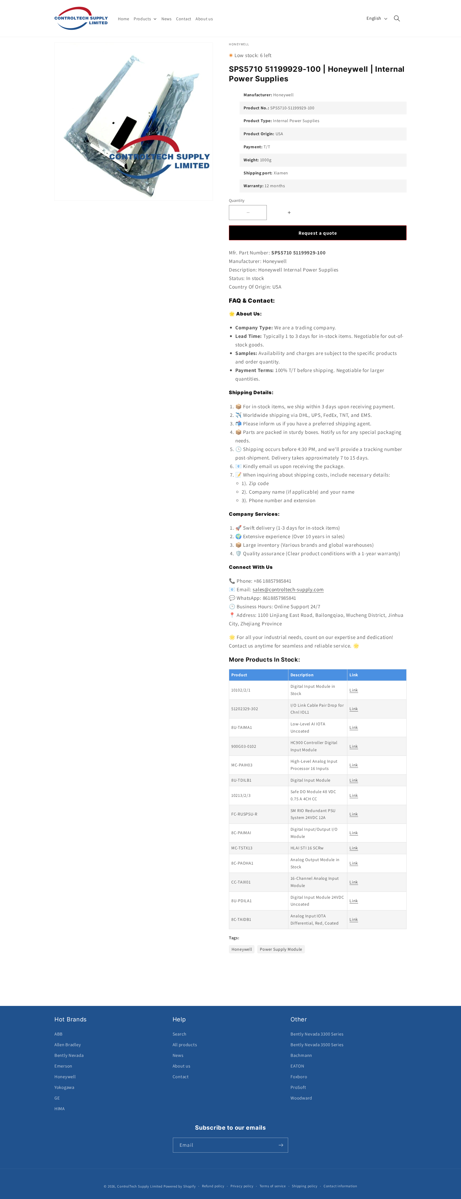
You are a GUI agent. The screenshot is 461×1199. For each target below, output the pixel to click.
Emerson (63, 1066)
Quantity (237, 200)
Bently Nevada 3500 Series (317, 1045)
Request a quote (318, 233)
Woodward (301, 1098)
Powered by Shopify (180, 1186)
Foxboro (299, 1077)
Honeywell (242, 949)
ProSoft (298, 1087)
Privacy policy (241, 1186)
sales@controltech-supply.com (288, 589)
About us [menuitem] (204, 19)
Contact (181, 1077)
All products (185, 1045)
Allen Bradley (67, 1045)
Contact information (340, 1186)
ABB (58, 1034)
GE (57, 1098)
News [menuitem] (166, 19)
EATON (297, 1066)
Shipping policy (304, 1186)
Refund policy (213, 1186)
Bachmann (301, 1055)
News (178, 1055)
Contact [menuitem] (183, 19)
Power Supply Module (281, 949)
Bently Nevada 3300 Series (317, 1034)
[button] (397, 18)
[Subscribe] (281, 1145)
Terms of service (273, 1186)
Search (179, 1034)
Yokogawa (64, 1087)
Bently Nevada (69, 1055)
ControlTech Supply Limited (139, 1186)
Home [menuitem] (123, 19)
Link (353, 690)
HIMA (59, 1109)
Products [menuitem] (142, 19)
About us (181, 1066)
